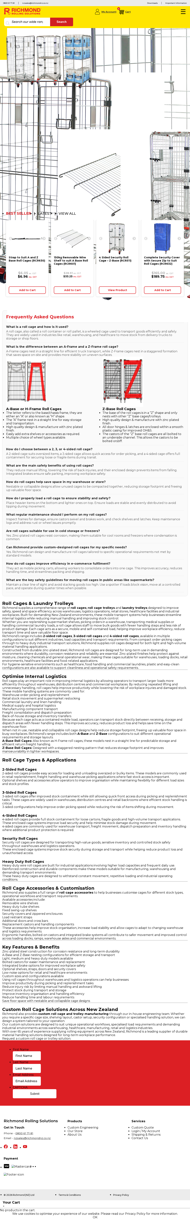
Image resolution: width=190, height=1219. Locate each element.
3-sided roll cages (15, 796)
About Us (74, 1134)
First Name (21, 1049)
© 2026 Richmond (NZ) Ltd (19, 1195)
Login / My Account (146, 1131)
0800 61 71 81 (9, 3)
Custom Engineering (83, 1127)
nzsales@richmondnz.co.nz (35, 3)
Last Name (20, 1062)
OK (95, 1217)
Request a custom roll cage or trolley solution (36, 1038)
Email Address (23, 1075)
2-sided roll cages (15, 773)
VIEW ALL (67, 213)
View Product (117, 290)
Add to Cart (27, 290)
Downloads (152, 3)
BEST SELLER (18, 213)
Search (62, 21)
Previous (10, 239)
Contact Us (140, 1138)
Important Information (176, 3)
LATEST (45, 213)
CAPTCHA (20, 1087)
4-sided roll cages (15, 819)
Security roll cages (16, 842)
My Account (108, 11)
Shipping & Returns (146, 1134)
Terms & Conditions (69, 1195)
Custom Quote (143, 1127)
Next (44, 239)
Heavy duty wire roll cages (21, 865)
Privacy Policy (121, 1195)
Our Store (75, 1131)
